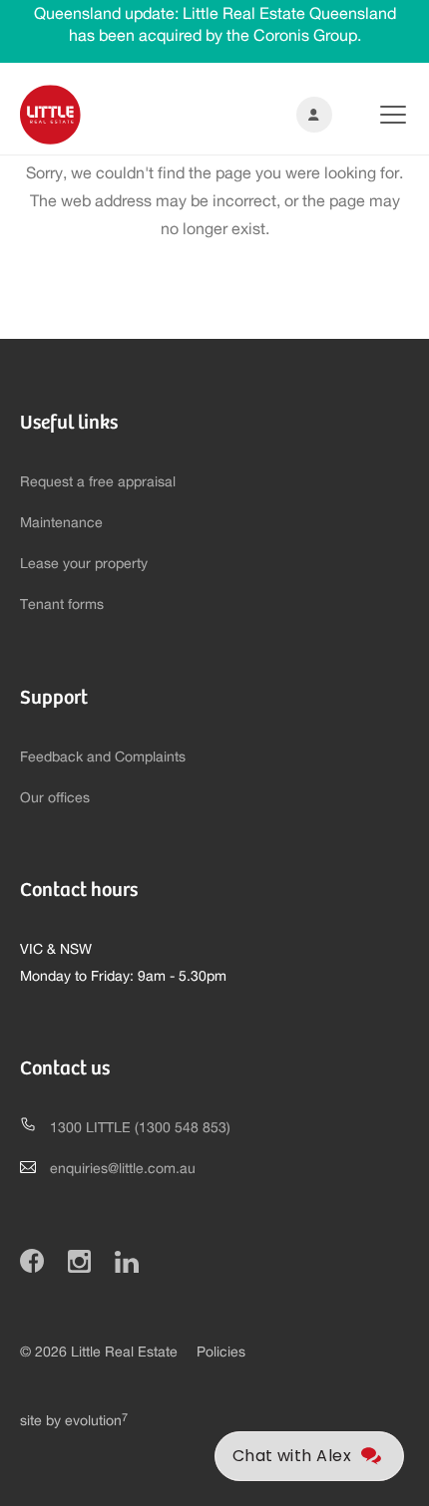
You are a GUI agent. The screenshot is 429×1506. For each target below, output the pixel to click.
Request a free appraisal (98, 482)
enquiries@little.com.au (123, 1169)
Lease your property (84, 564)
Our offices (55, 798)
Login (310, 114)
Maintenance (61, 523)
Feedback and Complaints (103, 757)
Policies (221, 1352)
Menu (377, 114)
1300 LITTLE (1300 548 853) (140, 1128)
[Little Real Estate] (50, 115)
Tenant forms (62, 605)
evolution (96, 1421)
